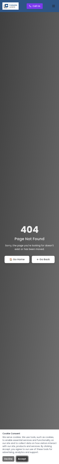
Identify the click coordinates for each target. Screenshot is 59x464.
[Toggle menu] (54, 6)
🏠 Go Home (17, 259)
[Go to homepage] (10, 6)
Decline (8, 458)
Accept (22, 458)
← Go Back (43, 259)
